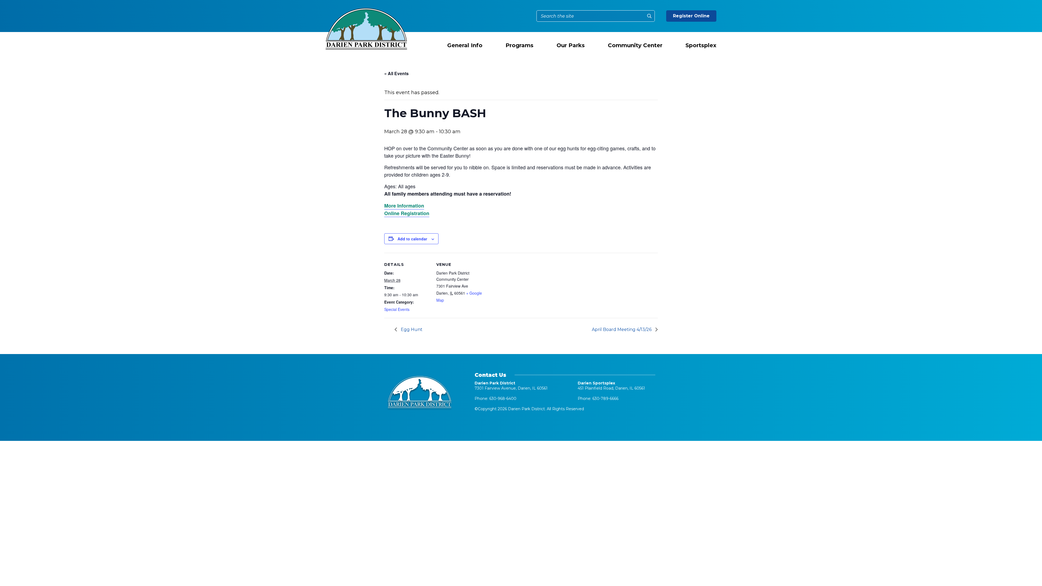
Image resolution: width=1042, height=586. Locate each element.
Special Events (396, 309)
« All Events (396, 73)
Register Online (691, 15)
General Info (464, 45)
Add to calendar (412, 238)
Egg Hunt (411, 329)
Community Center (635, 45)
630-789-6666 (605, 398)
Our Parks (571, 45)
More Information (404, 205)
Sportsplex (700, 45)
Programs (519, 45)
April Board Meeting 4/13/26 (622, 329)
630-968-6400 (502, 398)
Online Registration (406, 213)
